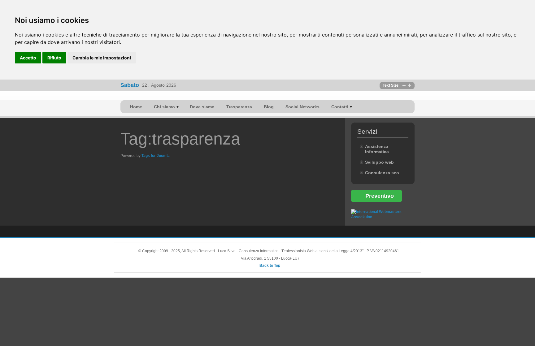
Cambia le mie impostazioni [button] (101, 57)
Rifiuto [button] (54, 57)
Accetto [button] (28, 57)
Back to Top (269, 265)
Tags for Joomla (155, 156)
